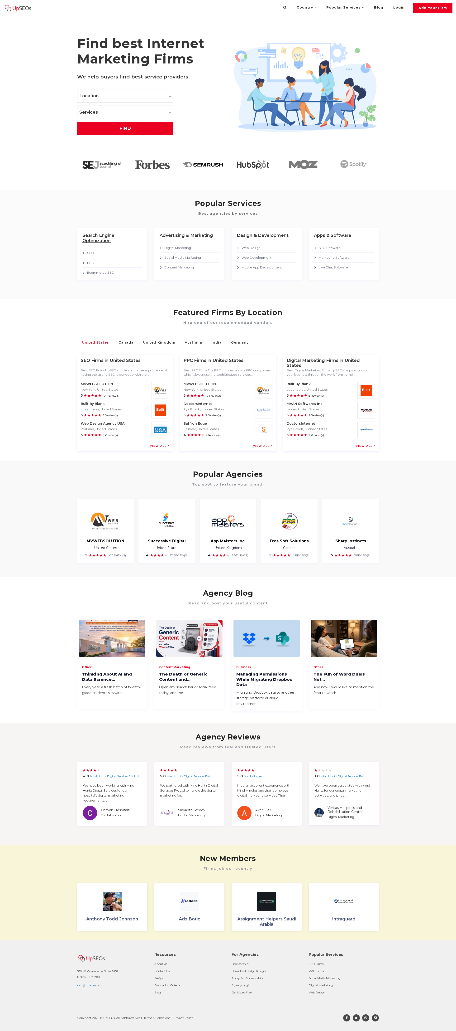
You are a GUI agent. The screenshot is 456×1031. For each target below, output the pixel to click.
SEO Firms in (95, 360)
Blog (378, 7)
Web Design (251, 248)
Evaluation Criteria (167, 985)
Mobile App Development (262, 267)
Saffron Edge (195, 423)
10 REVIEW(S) (117, 555)
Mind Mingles (253, 776)
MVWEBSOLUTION (97, 384)
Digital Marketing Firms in (315, 360)
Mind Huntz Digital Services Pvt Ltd (114, 776)
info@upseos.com (89, 985)
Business (243, 667)
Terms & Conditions (157, 1018)
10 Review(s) (111, 395)
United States (105, 548)
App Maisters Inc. (228, 541)
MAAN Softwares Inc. (305, 404)
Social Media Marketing (182, 257)
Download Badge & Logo (249, 971)
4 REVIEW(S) (300, 555)
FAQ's (158, 978)
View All (159, 445)
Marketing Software (334, 257)
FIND (125, 128)
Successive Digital (167, 541)
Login (399, 7)
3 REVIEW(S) (361, 555)
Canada (289, 548)
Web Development (256, 257)
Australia (350, 548)
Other (87, 667)
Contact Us (162, 971)
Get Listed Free (242, 992)
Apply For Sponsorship (247, 978)
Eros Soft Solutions (289, 541)
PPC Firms (316, 971)
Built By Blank (93, 404)
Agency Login (241, 985)
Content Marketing (179, 267)
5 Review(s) (110, 415)
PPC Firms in (197, 360)
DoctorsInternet (198, 404)
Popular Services (344, 7)
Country (305, 7)
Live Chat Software (333, 267)
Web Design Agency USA (102, 423)
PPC (90, 263)
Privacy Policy (183, 1018)
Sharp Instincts (350, 541)
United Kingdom (228, 548)
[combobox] (125, 95)
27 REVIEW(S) (178, 555)
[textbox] (125, 96)
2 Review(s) (213, 415)
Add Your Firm (432, 8)
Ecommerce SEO (100, 272)
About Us (160, 964)
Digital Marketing (177, 248)
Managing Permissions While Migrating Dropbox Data (264, 679)
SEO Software (330, 248)
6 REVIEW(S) (239, 555)
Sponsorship (240, 964)
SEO (90, 253)
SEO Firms (316, 964)
